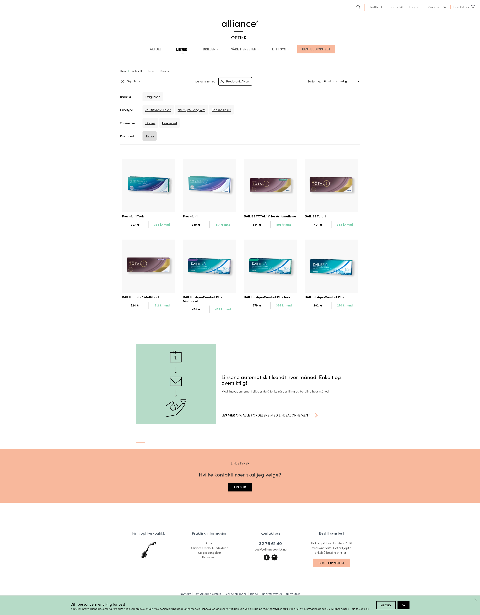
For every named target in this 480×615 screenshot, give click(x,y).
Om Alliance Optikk (207, 594)
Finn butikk (396, 7)
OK (403, 605)
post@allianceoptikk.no (270, 549)
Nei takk (386, 605)
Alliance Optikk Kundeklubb (209, 548)
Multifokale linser (158, 110)
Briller (209, 49)
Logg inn (415, 7)
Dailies (150, 123)
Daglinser (152, 96)
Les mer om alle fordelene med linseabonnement (265, 415)
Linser (181, 49)
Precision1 (169, 123)
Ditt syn (279, 49)
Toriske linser (221, 110)
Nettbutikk (377, 7)
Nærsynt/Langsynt (191, 110)
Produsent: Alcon (237, 81)
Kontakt (185, 594)
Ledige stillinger (235, 594)
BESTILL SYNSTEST (316, 49)
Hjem (123, 70)
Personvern (209, 557)
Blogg (254, 594)
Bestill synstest (331, 563)
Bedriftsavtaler (272, 594)
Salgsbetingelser (209, 552)
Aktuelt (156, 49)
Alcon (149, 136)
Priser (210, 543)
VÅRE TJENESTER (243, 49)
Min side (433, 7)
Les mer (240, 487)
